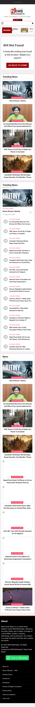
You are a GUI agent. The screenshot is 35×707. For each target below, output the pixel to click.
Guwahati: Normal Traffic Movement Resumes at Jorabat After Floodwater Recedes (19, 349)
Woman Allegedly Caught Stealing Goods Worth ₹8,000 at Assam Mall (20, 291)
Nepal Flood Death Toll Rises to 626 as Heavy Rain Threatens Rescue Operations (19, 253)
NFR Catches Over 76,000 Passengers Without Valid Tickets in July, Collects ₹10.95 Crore (20, 330)
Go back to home (17, 65)
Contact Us (6, 678)
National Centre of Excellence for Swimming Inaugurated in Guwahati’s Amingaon (20, 282)
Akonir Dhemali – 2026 (10, 670)
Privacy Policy (7, 691)
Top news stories (17, 98)
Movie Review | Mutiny (17, 101)
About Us (6, 666)
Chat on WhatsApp (19, 657)
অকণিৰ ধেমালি (6, 698)
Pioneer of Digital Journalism (12, 686)
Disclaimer (6, 682)
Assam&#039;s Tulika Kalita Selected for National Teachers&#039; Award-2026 (19, 310)
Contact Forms (17, 2)
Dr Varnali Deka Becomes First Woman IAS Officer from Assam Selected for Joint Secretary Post (17, 126)
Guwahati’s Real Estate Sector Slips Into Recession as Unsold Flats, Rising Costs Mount (20, 262)
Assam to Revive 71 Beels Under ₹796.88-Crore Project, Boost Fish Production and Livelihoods (20, 301)
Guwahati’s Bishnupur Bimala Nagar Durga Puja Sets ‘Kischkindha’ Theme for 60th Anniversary (17, 177)
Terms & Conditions (9, 694)
